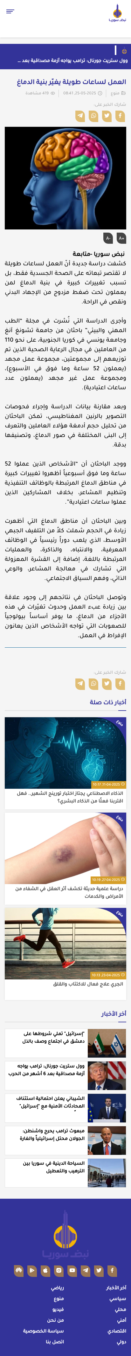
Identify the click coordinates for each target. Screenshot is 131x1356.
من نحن (55, 1321)
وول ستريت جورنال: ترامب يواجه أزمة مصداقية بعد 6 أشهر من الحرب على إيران (73, 62)
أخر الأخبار (114, 1015)
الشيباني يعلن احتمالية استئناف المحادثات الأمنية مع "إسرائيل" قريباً (50, 1107)
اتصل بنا (55, 1342)
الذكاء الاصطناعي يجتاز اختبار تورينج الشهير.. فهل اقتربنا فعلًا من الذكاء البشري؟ (70, 798)
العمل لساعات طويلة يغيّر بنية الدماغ (71, 82)
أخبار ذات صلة (108, 703)
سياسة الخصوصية (43, 1331)
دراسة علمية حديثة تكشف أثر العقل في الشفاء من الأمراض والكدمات (69, 893)
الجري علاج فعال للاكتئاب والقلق (88, 984)
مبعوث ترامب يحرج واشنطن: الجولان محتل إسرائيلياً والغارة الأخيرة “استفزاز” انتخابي (52, 1139)
